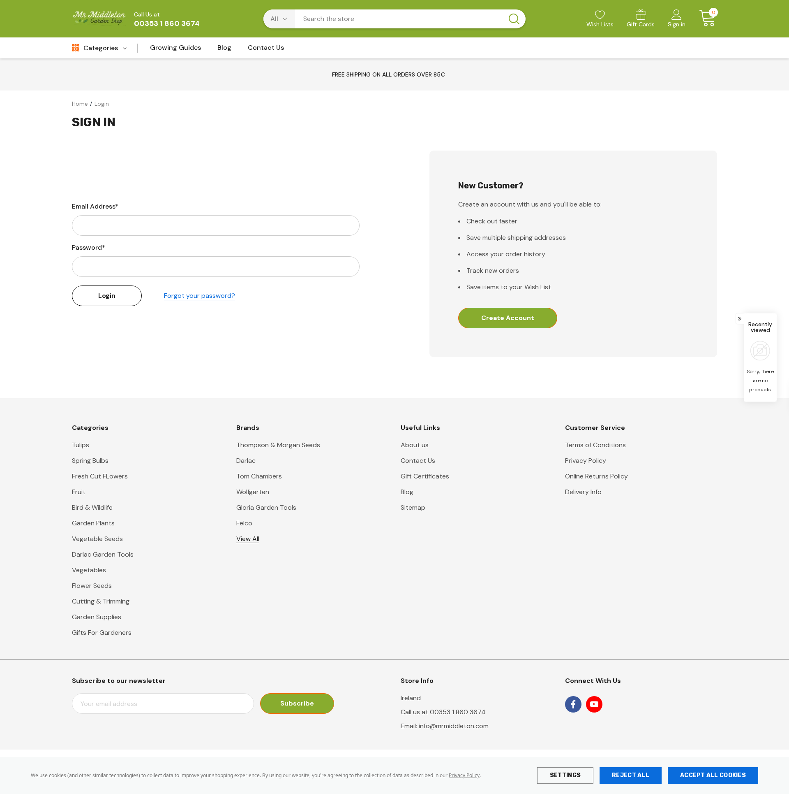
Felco (244, 523)
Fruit (78, 492)
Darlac (246, 460)
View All (247, 538)
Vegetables (89, 570)
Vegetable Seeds (97, 538)
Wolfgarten (252, 492)
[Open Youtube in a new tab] (594, 704)
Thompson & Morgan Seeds (278, 445)
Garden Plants (93, 523)
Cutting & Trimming (100, 601)
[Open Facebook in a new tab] (573, 704)
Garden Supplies (96, 617)
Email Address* (95, 206)
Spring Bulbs (90, 460)
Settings (565, 775)
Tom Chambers (259, 476)
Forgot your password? (199, 295)
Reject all (630, 775)
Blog (407, 492)
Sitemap (413, 507)
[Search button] (514, 18)
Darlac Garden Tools (103, 554)
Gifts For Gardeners (102, 632)
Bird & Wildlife (92, 507)
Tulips (80, 445)
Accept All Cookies (713, 775)
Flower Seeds (92, 585)
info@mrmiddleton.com (454, 726)
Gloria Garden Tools (266, 507)
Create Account (507, 317)
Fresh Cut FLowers (100, 476)
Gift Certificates (425, 476)
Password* (88, 247)
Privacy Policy (464, 775)
